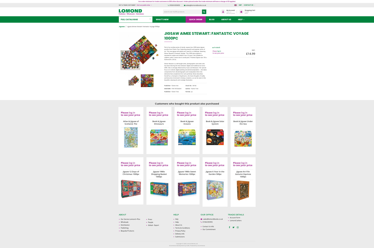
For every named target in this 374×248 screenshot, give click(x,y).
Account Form (235, 218)
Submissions (180, 237)
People (150, 222)
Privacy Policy (180, 231)
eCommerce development (176, 245)
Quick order (195, 19)
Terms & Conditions (182, 228)
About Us (226, 19)
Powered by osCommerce (197, 245)
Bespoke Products (127, 231)
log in (219, 51)
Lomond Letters (236, 220)
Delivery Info (179, 234)
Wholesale (124, 222)
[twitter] (233, 227)
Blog (211, 19)
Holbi (187, 245)
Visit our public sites (143, 5)
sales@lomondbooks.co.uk (196, 5)
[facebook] (229, 227)
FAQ (176, 219)
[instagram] (238, 227)
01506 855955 (174, 5)
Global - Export (153, 225)
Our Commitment (209, 229)
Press (150, 219)
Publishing (124, 228)
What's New (162, 19)
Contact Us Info (208, 226)
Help (177, 222)
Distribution (125, 225)
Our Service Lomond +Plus (130, 219)
